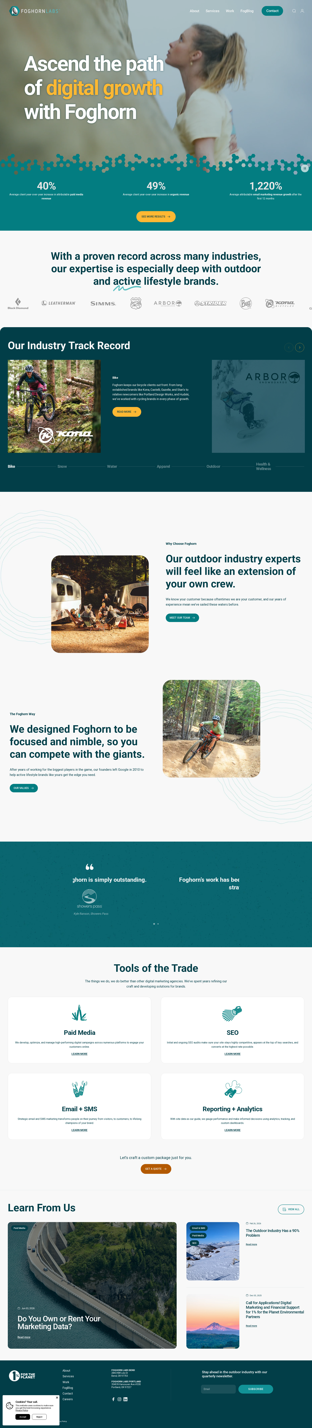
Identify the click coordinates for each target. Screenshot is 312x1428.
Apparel (163, 467)
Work (66, 1382)
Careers (68, 1399)
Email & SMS (198, 1228)
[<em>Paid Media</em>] (79, 1009)
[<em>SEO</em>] (232, 1009)
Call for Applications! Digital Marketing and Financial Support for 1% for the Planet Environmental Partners (275, 1310)
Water (112, 467)
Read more (24, 1337)
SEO (194, 1243)
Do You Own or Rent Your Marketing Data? (59, 1322)
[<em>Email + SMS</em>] (79, 1085)
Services (68, 1376)
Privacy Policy (22, 1410)
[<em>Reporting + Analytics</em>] (232, 1085)
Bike (13, 467)
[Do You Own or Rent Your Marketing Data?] (92, 1285)
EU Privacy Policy (60, 1421)
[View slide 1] (154, 924)
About (66, 1370)
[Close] (57, 1397)
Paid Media (19, 1228)
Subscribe (255, 1389)
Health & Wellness (263, 466)
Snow (63, 467)
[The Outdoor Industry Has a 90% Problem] (212, 1251)
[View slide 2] (158, 924)
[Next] (299, 347)
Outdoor (213, 467)
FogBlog (68, 1387)
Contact (68, 1393)
